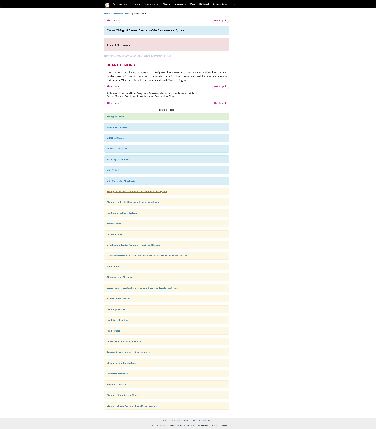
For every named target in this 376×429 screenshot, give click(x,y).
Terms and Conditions (182, 420)
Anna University (151, 4)
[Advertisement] (252, 56)
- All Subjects (117, 127)
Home (107, 13)
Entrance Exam (220, 4)
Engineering (180, 4)
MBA (192, 4)
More (234, 4)
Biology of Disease (122, 13)
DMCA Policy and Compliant (203, 420)
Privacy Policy (167, 420)
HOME (137, 4)
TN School (204, 4)
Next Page (219, 20)
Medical (166, 4)
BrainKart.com (120, 4)
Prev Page (114, 20)
